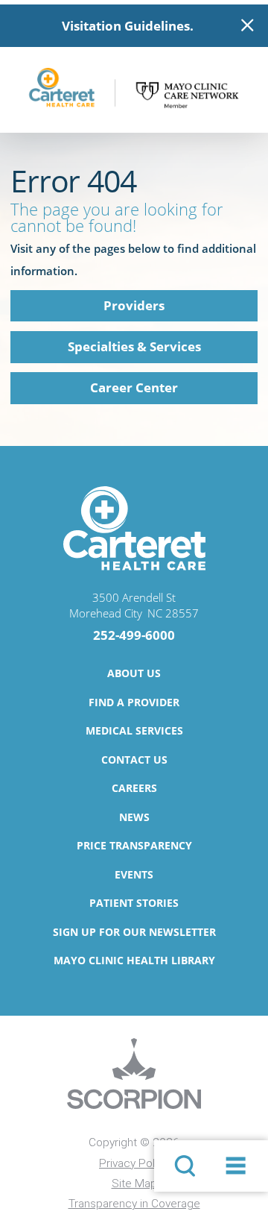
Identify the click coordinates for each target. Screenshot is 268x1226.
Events (134, 874)
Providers (134, 305)
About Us (134, 673)
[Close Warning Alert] (247, 26)
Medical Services (134, 730)
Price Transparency (134, 845)
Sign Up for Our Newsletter (134, 932)
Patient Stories (134, 903)
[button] (236, 1166)
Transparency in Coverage (134, 1203)
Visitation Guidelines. (128, 25)
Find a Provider (134, 702)
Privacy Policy (134, 1163)
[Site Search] (185, 1166)
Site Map (134, 1183)
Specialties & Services (134, 346)
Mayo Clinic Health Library (134, 960)
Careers (134, 788)
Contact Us (134, 759)
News (134, 817)
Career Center (134, 387)
